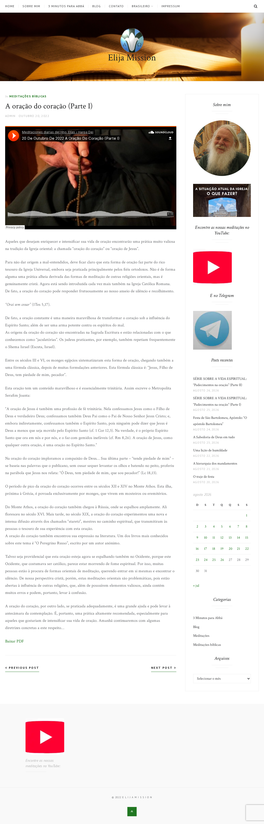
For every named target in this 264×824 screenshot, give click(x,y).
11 (213, 537)
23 (197, 560)
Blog (96, 6)
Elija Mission (132, 58)
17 (205, 548)
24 (206, 560)
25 (214, 560)
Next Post (162, 668)
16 (197, 548)
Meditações (201, 635)
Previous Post (23, 668)
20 (230, 548)
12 (222, 537)
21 (238, 548)
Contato (116, 6)
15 (246, 537)
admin (10, 116)
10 (205, 537)
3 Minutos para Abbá (66, 6)
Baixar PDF (14, 641)
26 (222, 560)
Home (9, 6)
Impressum (170, 6)
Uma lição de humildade (210, 450)
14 (238, 537)
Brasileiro (141, 6)
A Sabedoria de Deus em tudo (214, 437)
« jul (196, 585)
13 (230, 537)
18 (213, 548)
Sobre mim (31, 6)
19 (222, 548)
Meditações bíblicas (27, 96)
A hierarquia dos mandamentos (215, 463)
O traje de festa (203, 476)
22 (247, 548)
